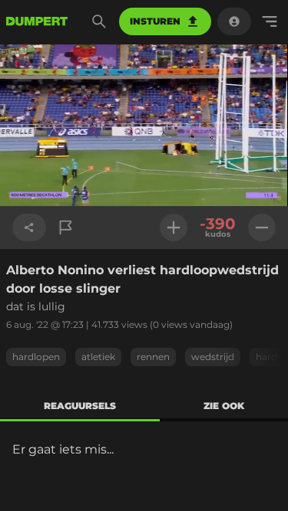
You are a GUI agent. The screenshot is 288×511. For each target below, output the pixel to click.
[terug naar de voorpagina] (37, 21)
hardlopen (36, 356)
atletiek (98, 356)
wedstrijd (212, 356)
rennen (153, 356)
